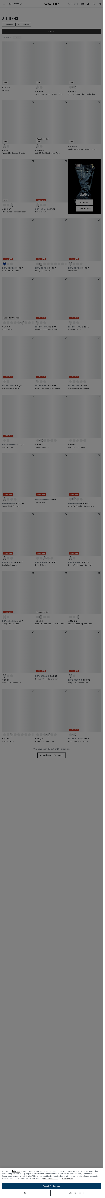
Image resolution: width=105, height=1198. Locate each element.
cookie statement (50, 1179)
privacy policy (67, 1179)
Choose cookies (76, 1193)
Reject (26, 1193)
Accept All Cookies (51, 1186)
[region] (51, 1183)
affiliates (16, 1171)
